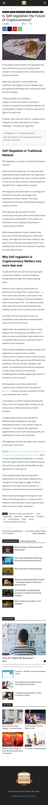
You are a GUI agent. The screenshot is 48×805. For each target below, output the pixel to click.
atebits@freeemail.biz (28, 796)
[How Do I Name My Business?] (24, 639)
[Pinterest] (15, 29)
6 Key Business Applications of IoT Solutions (12, 532)
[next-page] (7, 758)
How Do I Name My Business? (17, 658)
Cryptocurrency (21, 12)
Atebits (6, 24)
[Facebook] (4, 29)
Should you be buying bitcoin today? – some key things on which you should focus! (29, 582)
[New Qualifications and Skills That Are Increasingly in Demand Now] (7, 685)
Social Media (6, 745)
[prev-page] (3, 612)
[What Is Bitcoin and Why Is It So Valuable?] (7, 604)
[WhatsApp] (20, 29)
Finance (29, 12)
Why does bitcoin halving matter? (28, 569)
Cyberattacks (18, 516)
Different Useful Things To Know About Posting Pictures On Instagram (12, 751)
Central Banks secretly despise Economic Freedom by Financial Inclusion (28, 593)
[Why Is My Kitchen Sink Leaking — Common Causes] (12, 717)
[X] (9, 29)
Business (12, 12)
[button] (45, 3)
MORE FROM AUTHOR (28, 541)
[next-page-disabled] (7, 612)
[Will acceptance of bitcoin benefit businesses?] (7, 550)
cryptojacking (7, 516)
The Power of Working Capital (35, 748)
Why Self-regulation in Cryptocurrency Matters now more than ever (22, 138)
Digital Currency (29, 516)
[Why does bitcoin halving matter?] (7, 571)
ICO (4, 519)
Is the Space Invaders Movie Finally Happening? (35, 532)
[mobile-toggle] (3, 3)
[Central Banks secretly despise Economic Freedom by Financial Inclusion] (7, 593)
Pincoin (24, 519)
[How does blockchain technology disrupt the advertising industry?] (7, 560)
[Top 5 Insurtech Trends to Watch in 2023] (35, 717)
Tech (41, 12)
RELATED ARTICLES (11, 541)
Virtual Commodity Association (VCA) (14, 522)
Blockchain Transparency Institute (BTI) (21, 514)
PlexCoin (31, 519)
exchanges (40, 516)
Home (4, 8)
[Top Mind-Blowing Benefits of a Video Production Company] (7, 696)
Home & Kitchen (7, 723)
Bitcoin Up (6, 391)
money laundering (13, 519)
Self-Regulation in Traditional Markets (18, 133)
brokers (38, 514)
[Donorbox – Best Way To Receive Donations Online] (7, 674)
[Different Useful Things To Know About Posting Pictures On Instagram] (12, 739)
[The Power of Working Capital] (35, 739)
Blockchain (11, 8)
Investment (35, 12)
